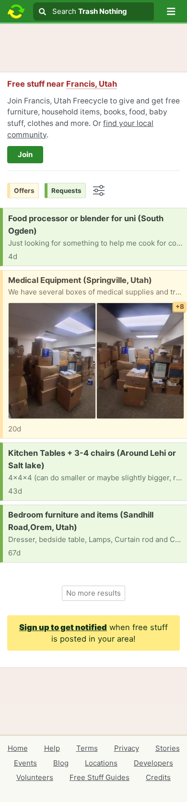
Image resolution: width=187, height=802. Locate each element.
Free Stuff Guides (99, 777)
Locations (101, 763)
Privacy (126, 748)
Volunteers (34, 777)
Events (25, 763)
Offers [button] (24, 190)
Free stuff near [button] (62, 84)
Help (52, 748)
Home (18, 748)
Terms (87, 748)
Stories (167, 748)
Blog (61, 763)
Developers (153, 763)
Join (25, 154)
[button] (171, 11)
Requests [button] (66, 190)
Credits (158, 777)
